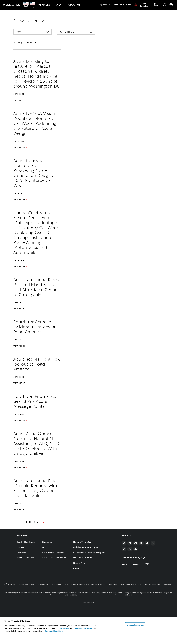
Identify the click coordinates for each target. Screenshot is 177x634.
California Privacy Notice (83, 628)
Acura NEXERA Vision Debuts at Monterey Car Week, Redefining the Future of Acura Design (34, 124)
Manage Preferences (135, 625)
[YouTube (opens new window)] (135, 543)
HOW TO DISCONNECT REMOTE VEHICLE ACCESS (85, 584)
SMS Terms (113, 584)
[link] (20, 100)
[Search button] (164, 5)
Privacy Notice (43, 584)
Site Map (167, 584)
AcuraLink (21, 553)
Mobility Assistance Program (86, 547)
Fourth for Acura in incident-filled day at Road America (34, 327)
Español (136, 564)
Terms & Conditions (152, 584)
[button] (44, 5)
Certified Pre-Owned (122, 5)
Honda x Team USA (82, 542)
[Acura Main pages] (11, 5)
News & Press (79, 563)
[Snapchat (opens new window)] (135, 549)
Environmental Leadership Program (89, 553)
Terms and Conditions (54, 631)
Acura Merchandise (25, 558)
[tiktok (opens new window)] (147, 543)
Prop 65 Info (56, 584)
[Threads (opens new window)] (153, 543)
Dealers (106, 5)
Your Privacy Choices (128, 584)
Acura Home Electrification (54, 558)
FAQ (44, 547)
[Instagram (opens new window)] (124, 543)
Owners (20, 547)
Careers (76, 568)
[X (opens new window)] (129, 549)
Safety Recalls (9, 584)
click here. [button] (128, 595)
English (125, 564)
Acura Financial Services (53, 553)
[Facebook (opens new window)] (129, 543)
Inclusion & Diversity (82, 558)
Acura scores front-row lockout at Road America (37, 364)
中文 (147, 564)
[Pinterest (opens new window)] (124, 549)
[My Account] (171, 5)
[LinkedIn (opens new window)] (141, 543)
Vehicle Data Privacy (26, 584)
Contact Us (47, 542)
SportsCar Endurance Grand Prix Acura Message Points (34, 402)
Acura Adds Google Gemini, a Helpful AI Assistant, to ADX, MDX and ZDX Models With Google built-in (36, 444)
